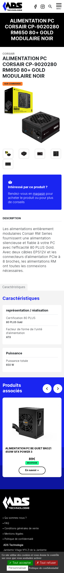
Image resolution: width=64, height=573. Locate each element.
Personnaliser (17, 568)
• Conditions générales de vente (20, 528)
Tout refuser (47, 562)
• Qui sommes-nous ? (14, 518)
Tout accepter (21, 562)
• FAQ (5, 523)
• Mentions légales (12, 534)
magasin (39, 193)
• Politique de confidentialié (17, 539)
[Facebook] (35, 6)
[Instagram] (42, 6)
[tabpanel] (32, 334)
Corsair (8, 53)
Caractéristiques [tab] (13, 287)
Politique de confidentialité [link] (43, 568)
